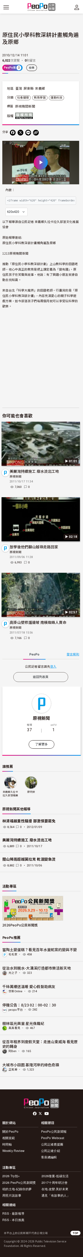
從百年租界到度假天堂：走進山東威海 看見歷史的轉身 (40, 1044)
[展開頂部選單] (77, 7)
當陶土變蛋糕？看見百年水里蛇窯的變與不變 (39, 949)
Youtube (46, 1114)
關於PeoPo (10, 1131)
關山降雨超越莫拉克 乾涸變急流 (29, 859)
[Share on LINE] (28, 133)
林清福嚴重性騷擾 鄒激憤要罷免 (29, 821)
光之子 (12, 973)
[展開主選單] (6, 7)
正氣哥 (12, 1069)
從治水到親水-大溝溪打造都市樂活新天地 (36, 968)
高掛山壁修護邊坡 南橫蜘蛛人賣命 (38, 622)
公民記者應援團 (52, 1144)
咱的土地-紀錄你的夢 (17, 1189)
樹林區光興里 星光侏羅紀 (23, 1023)
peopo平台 (15, 1009)
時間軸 (7, 1144)
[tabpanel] (40, 666)
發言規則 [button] (73, 654)
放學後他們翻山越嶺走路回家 (34, 546)
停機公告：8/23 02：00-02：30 (29, 1004)
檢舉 (32, 67)
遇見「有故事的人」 (56, 1195)
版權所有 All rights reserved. (25, 116)
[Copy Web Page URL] (36, 133)
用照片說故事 (11, 1195)
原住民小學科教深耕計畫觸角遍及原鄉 (29, 242)
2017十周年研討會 (55, 1182)
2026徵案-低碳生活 (55, 1176)
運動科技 (56, 97)
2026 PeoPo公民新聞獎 (19, 1182)
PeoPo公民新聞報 (54, 1131)
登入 (53, 666)
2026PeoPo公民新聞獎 (20, 925)
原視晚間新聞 (25, 106)
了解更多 (41, 744)
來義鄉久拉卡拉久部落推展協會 (10, 793)
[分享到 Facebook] (13, 133)
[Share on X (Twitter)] (20, 133)
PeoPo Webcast (52, 1138)
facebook (35, 1114)
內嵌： (10, 190)
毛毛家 (12, 954)
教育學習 (40, 97)
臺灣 (18, 89)
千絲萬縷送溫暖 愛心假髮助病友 (28, 986)
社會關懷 (23, 97)
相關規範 (8, 1138)
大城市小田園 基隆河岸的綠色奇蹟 (30, 1064)
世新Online (15, 991)
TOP (75, 1233)
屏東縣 (29, 89)
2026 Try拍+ (11, 1176)
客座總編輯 (49, 1157)
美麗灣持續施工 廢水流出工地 (34, 471)
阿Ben (12, 1051)
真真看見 (14, 1028)
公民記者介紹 (50, 1150)
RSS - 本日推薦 (13, 1220)
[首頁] (42, 7)
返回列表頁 (41, 677)
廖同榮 (31, 791)
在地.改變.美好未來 (55, 1189)
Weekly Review (13, 1150)
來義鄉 (40, 89)
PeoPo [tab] (34, 654)
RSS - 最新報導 (13, 1213)
